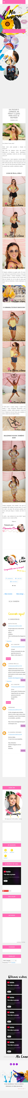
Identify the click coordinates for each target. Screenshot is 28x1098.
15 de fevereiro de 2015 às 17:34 (15, 666)
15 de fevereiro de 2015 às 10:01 (15, 626)
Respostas (9, 641)
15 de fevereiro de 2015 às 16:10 (18, 646)
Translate (13, 962)
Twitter (19, 578)
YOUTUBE (5, 852)
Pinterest (14, 581)
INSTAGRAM (12, 852)
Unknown (11, 707)
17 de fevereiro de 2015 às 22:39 (15, 734)
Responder (23, 640)
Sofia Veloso (12, 623)
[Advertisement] (14, 95)
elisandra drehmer (14, 732)
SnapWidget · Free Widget (21, 942)
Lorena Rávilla (13, 663)
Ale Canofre (15, 644)
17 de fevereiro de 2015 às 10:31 (18, 686)
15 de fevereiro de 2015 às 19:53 (15, 709)
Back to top (21, 1088)
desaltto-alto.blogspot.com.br (15, 678)
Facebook (10, 578)
